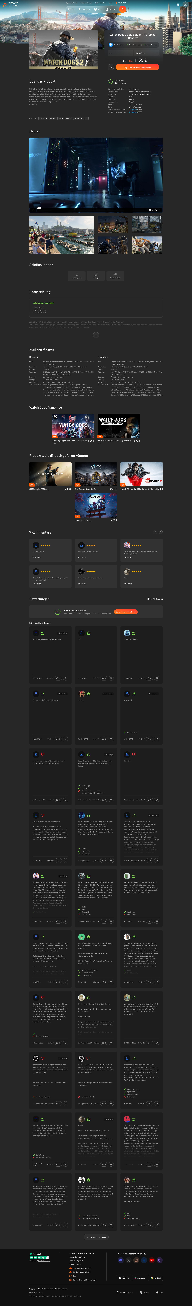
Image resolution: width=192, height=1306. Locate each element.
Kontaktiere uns (75, 1264)
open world (43, 118)
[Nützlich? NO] (65, 678)
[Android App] (140, 1278)
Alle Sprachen (158, 599)
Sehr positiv (133, 109)
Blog (110, 3)
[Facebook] (144, 1260)
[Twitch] (160, 1260)
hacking (52, 118)
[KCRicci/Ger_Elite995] (81, 1180)
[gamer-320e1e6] (36, 545)
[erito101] (127, 633)
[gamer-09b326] (127, 937)
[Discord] (121, 1260)
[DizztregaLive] (36, 571)
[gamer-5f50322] (81, 633)
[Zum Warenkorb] (177, 4)
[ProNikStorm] (127, 876)
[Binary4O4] (81, 937)
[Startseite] (10, 4)
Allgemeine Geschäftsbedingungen (81, 1253)
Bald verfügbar (100, 3)
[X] (128, 1260)
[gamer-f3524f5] (81, 754)
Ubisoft (131, 99)
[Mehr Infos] (141, 837)
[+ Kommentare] (161, 532)
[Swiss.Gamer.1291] (81, 571)
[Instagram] (136, 1260)
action (61, 118)
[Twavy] (81, 876)
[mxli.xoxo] (81, 997)
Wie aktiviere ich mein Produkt (140, 94)
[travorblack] (81, 815)
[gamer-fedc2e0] (36, 633)
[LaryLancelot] (127, 1119)
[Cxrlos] (36, 1119)
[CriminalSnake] (36, 937)
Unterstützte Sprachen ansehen (140, 92)
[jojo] (127, 815)
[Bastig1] (127, 694)
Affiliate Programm (76, 1261)
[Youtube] (152, 1260)
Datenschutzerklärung (77, 1257)
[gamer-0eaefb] (36, 997)
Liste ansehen (134, 89)
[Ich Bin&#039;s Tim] (127, 997)
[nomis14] (127, 1058)
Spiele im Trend (71, 3)
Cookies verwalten (35, 1292)
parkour (68, 118)
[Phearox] (81, 545)
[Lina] (36, 815)
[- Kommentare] (155, 532)
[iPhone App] (124, 1278)
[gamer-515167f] (127, 754)
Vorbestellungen (86, 3)
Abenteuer (138, 107)
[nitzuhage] (36, 1058)
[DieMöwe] (36, 754)
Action (131, 107)
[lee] (81, 694)
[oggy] (36, 694)
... (86, 118)
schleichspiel (78, 118)
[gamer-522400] (36, 1180)
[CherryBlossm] (127, 545)
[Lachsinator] (127, 1180)
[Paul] (127, 571)
